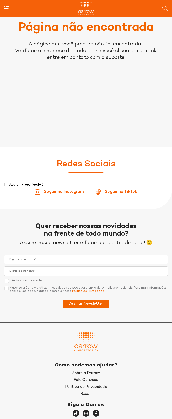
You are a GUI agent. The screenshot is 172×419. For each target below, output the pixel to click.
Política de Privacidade (88, 291)
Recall (86, 394)
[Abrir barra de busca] (165, 8)
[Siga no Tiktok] (76, 413)
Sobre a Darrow (86, 373)
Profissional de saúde (27, 280)
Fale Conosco (86, 380)
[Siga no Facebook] (96, 413)
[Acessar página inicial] (86, 8)
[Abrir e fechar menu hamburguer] (6, 8)
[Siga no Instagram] (86, 413)
